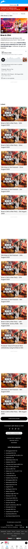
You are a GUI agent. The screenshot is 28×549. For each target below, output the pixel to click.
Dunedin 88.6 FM (10, 509)
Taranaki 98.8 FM (11, 475)
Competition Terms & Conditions (9, 527)
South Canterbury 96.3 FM (13, 505)
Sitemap (22, 527)
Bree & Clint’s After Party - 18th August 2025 (14, 405)
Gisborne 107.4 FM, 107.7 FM (14, 471)
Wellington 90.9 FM (11, 489)
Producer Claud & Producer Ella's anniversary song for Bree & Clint (14, 339)
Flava (26, 531)
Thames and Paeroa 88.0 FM (14, 464)
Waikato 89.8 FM (10, 462)
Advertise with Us (14, 440)
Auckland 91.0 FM (11, 453)
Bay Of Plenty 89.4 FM (12, 466)
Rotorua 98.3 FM (10, 469)
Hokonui (23, 533)
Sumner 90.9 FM (10, 502)
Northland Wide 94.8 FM (13, 516)
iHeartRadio (14, 442)
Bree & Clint (15, 13)
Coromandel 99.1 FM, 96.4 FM (14, 455)
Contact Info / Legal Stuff (14, 438)
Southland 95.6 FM (11, 514)
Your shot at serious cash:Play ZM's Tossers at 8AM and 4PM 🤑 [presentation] (14, 8)
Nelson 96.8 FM (10, 491)
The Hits (9, 531)
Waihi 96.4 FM (10, 457)
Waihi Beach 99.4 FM (12, 460)
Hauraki (18, 531)
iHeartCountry (10, 533)
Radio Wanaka (17, 533)
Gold (5, 533)
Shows (7, 13)
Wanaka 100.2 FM (11, 507)
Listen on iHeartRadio (14, 543)
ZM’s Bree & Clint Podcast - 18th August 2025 (14, 383)
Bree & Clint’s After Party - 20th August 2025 (14, 270)
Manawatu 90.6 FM (11, 482)
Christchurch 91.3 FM (12, 500)
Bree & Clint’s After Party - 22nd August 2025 (14, 138)
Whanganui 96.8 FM (11, 480)
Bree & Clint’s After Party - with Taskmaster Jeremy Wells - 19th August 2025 (14, 316)
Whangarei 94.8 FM (11, 451)
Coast (22, 531)
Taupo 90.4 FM (10, 473)
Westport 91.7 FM (11, 496)
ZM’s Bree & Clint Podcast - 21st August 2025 (14, 182)
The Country (14, 535)
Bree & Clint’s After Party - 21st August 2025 (14, 205)
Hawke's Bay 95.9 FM (12, 478)
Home (2, 13)
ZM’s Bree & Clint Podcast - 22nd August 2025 (14, 160)
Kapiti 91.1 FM (9, 487)
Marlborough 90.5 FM (12, 493)
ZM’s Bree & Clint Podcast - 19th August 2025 (14, 293)
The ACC (13, 531)
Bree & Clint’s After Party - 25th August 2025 (14, 116)
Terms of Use (18, 525)
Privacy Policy (9, 525)
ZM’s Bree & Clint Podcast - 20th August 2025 (14, 248)
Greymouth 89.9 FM (11, 498)
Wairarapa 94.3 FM (11, 484)
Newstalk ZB (3, 531)
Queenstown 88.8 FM (12, 511)
